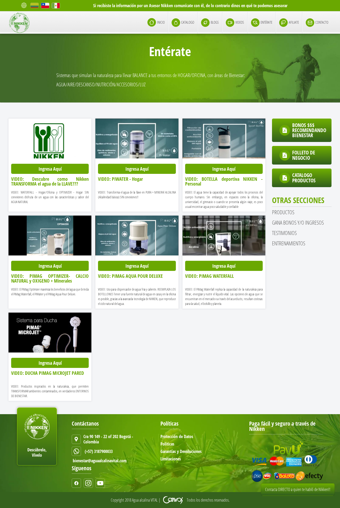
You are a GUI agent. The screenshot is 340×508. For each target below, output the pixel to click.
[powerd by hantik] (173, 500)
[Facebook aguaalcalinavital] (78, 483)
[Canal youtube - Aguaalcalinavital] (102, 483)
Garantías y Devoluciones (181, 451)
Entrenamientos (288, 243)
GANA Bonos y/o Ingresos (298, 222)
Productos (283, 212)
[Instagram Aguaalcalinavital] (90, 483)
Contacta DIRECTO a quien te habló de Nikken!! (297, 496)
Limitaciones (170, 458)
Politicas (167, 444)
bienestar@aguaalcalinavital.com (99, 460)
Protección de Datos (176, 436)
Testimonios (284, 233)
